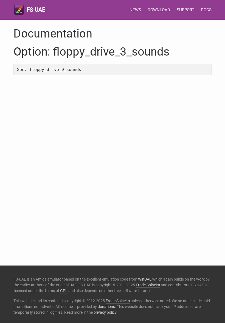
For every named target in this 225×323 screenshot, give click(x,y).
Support (185, 9)
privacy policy (105, 312)
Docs (206, 9)
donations (106, 306)
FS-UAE (36, 9)
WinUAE (144, 279)
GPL (64, 291)
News (135, 9)
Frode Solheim (148, 285)
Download (159, 9)
